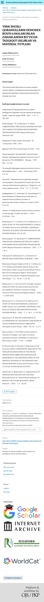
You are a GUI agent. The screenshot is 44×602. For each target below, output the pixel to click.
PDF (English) (10, 392)
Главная (5, 8)
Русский (7, 492)
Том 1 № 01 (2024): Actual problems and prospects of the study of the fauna (21, 11)
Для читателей (9, 467)
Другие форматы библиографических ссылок (20, 429)
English (6, 488)
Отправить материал (13, 578)
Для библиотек (9, 474)
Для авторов (8, 471)
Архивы (13, 8)
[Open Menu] (2, 2)
